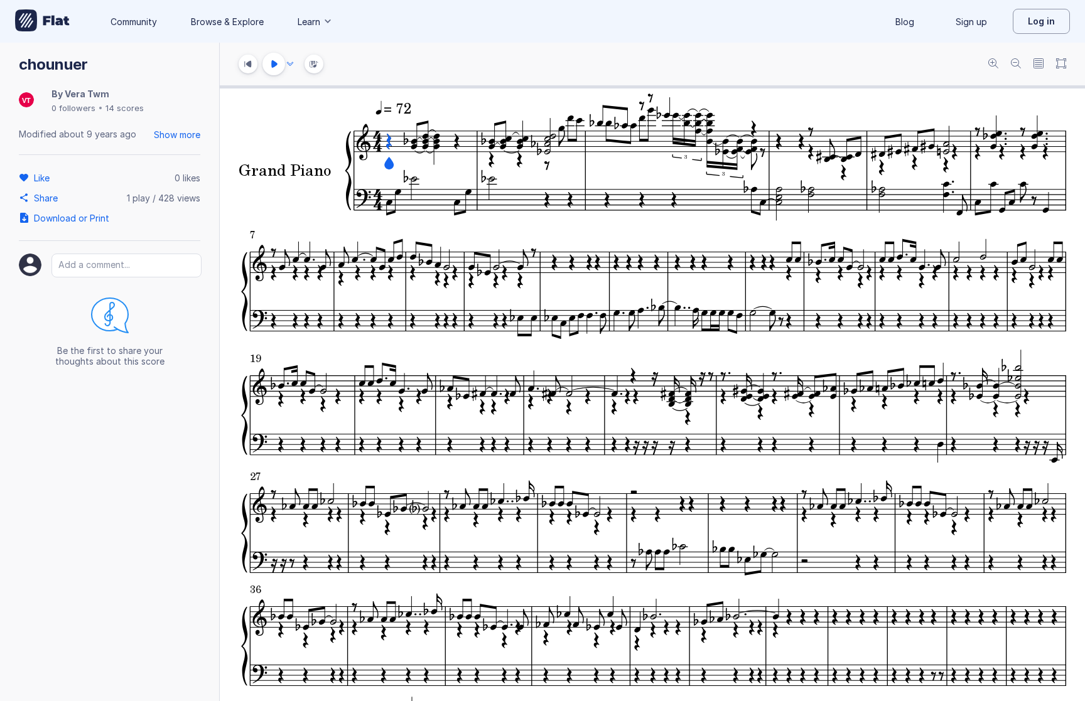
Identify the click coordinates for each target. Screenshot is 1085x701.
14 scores (124, 108)
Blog (904, 21)
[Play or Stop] (273, 64)
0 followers (73, 108)
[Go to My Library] (42, 21)
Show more (177, 134)
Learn (309, 21)
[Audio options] (290, 64)
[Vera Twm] (26, 100)
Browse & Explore (227, 21)
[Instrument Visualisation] (314, 64)
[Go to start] (248, 64)
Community (134, 21)
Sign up (971, 21)
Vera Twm (87, 93)
